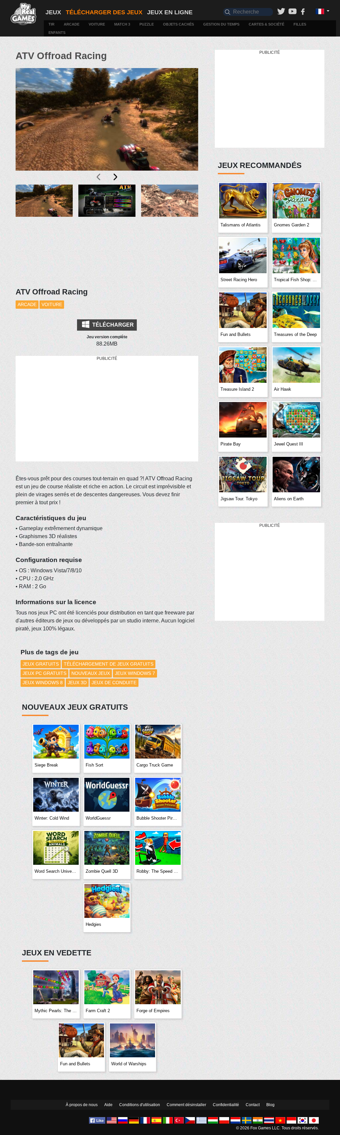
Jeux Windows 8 (43, 682)
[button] (44, 215)
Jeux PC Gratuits (44, 673)
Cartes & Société (266, 24)
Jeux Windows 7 (135, 673)
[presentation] (99, 177)
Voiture (97, 24)
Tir (51, 24)
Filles (300, 24)
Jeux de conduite (114, 682)
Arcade (71, 24)
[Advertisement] (110, 409)
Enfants (56, 33)
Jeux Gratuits (41, 664)
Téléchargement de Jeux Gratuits (108, 664)
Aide (108, 1104)
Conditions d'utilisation (139, 1104)
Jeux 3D (77, 682)
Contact (253, 1104)
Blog (270, 1104)
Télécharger (112, 325)
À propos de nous (82, 1104)
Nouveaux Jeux (90, 673)
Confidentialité (226, 1104)
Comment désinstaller (186, 1104)
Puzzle (146, 24)
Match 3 (122, 24)
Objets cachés (178, 24)
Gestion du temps (221, 24)
